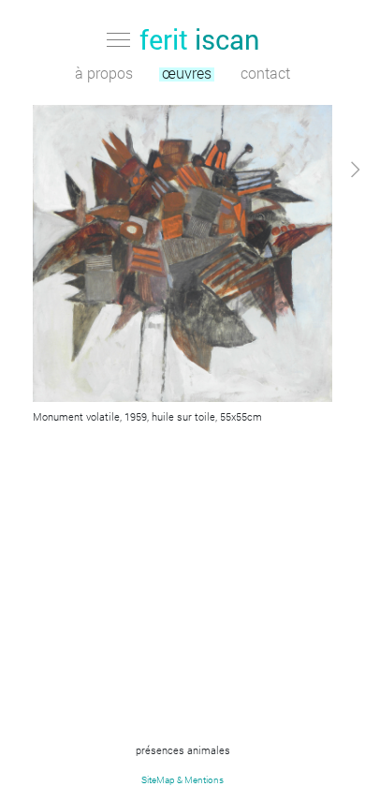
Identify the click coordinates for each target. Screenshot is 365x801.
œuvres (187, 74)
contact (265, 74)
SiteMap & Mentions (182, 780)
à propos (104, 74)
